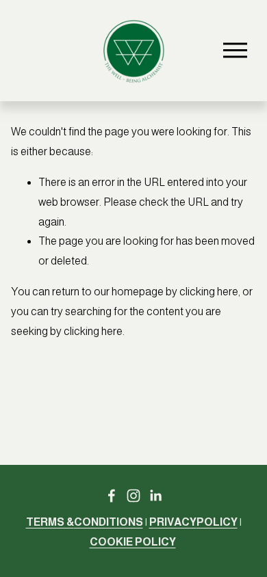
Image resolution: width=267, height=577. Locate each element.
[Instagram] (133, 495)
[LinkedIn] (155, 495)
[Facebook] (111, 495)
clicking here (208, 291)
